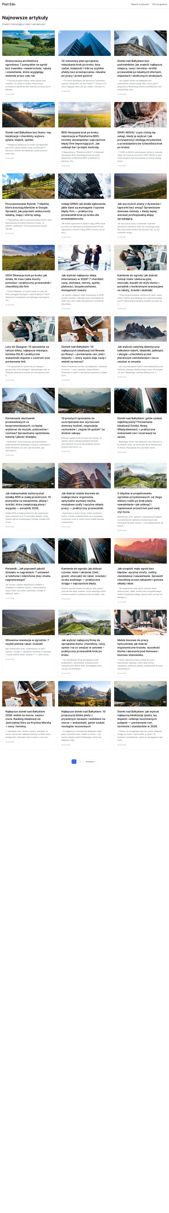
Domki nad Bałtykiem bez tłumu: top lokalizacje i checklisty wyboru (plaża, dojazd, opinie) (28, 136)
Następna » (90, 762)
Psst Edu (8, 4)
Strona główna (159, 4)
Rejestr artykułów (140, 4)
